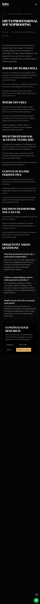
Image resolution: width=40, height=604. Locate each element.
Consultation (23, 350)
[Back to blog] (4, 14)
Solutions (23, 345)
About (9, 350)
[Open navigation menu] (36, 4)
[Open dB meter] (37, 595)
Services (10, 345)
